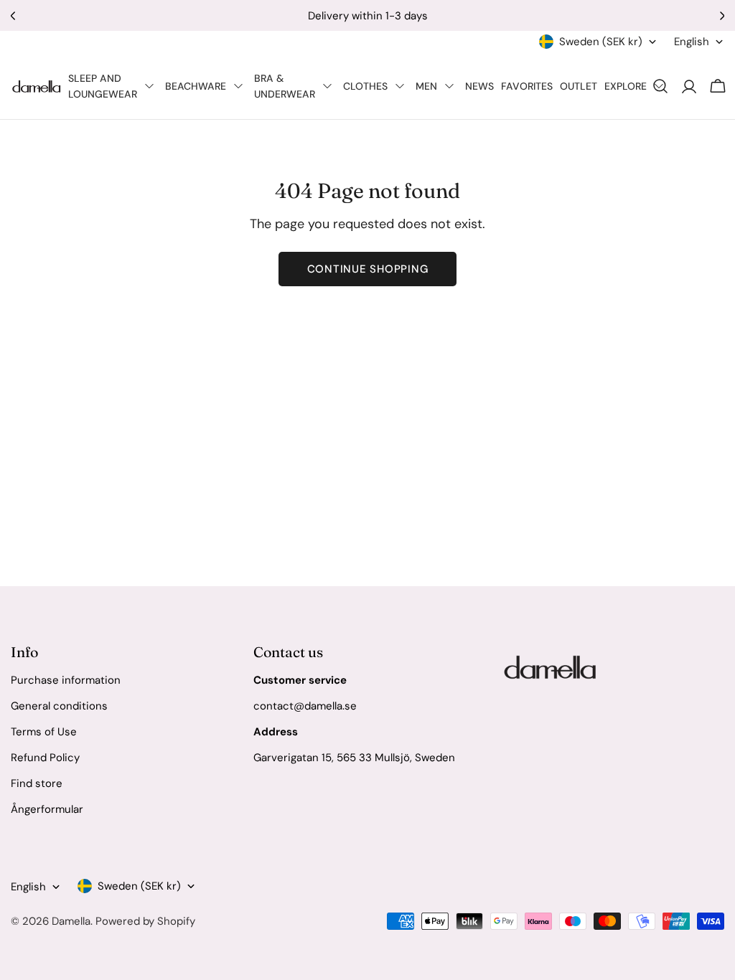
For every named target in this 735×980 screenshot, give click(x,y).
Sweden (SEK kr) (600, 41)
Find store (36, 783)
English (691, 41)
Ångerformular (47, 809)
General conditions (59, 706)
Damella (71, 921)
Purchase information (66, 680)
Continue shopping (368, 269)
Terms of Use (44, 732)
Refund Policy (45, 757)
